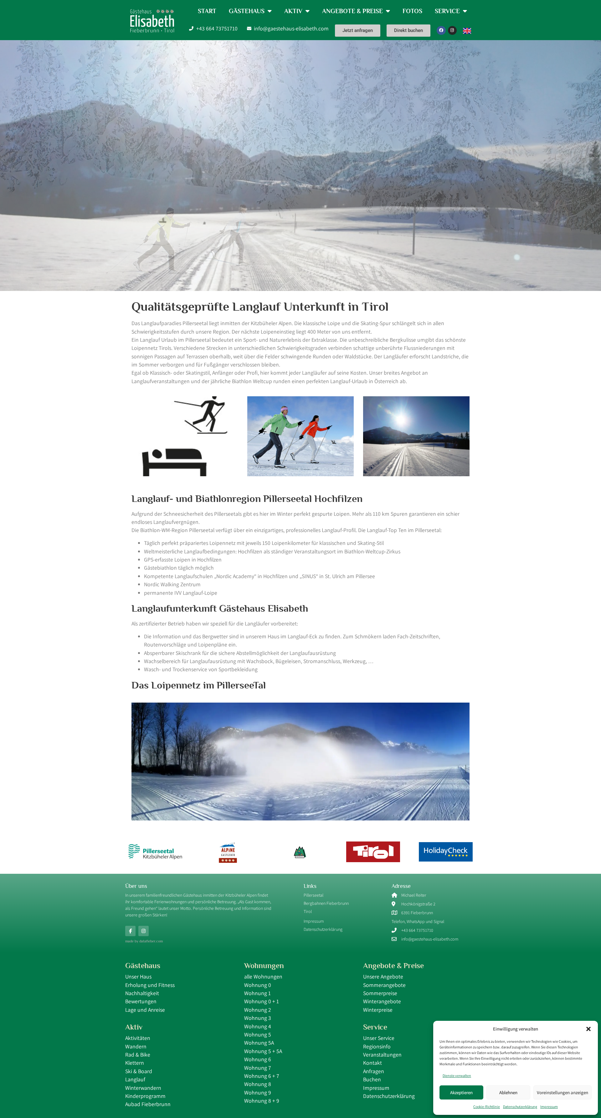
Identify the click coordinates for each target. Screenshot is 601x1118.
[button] (588, 1029)
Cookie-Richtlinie (486, 1106)
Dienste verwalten (457, 1075)
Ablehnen (508, 1092)
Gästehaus (247, 11)
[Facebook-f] (130, 931)
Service (447, 11)
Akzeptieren (461, 1092)
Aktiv (293, 11)
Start (207, 11)
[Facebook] (441, 30)
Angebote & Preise (352, 11)
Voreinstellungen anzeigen (562, 1092)
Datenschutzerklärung (520, 1106)
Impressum (549, 1106)
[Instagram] (452, 30)
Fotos (412, 11)
